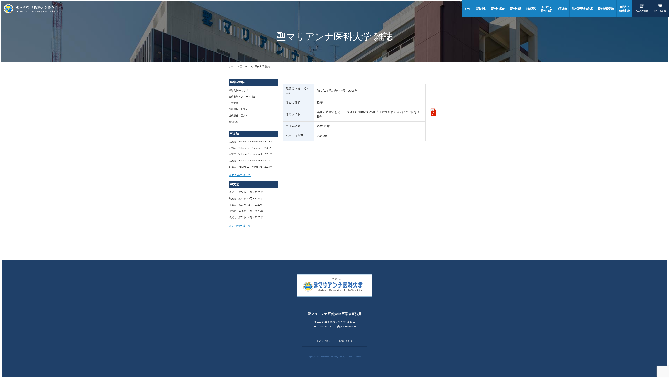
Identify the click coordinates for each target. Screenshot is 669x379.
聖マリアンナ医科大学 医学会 (30, 8)
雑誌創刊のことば (238, 90)
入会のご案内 (641, 7)
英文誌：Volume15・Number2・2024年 (250, 160)
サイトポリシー (325, 341)
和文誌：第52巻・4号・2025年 (246, 217)
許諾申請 (233, 103)
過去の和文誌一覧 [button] (240, 225)
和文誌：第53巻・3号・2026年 (246, 198)
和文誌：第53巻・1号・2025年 (246, 211)
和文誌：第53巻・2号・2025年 (246, 204)
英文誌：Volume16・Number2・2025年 (250, 148)
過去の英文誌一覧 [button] (240, 175)
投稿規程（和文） (238, 109)
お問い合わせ (659, 7)
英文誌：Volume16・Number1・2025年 (250, 154)
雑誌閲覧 (233, 121)
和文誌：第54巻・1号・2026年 (246, 192)
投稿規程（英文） (238, 115)
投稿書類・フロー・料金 (242, 96)
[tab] (253, 175)
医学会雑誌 (237, 82)
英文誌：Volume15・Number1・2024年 (250, 166)
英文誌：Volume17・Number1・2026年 (250, 141)
